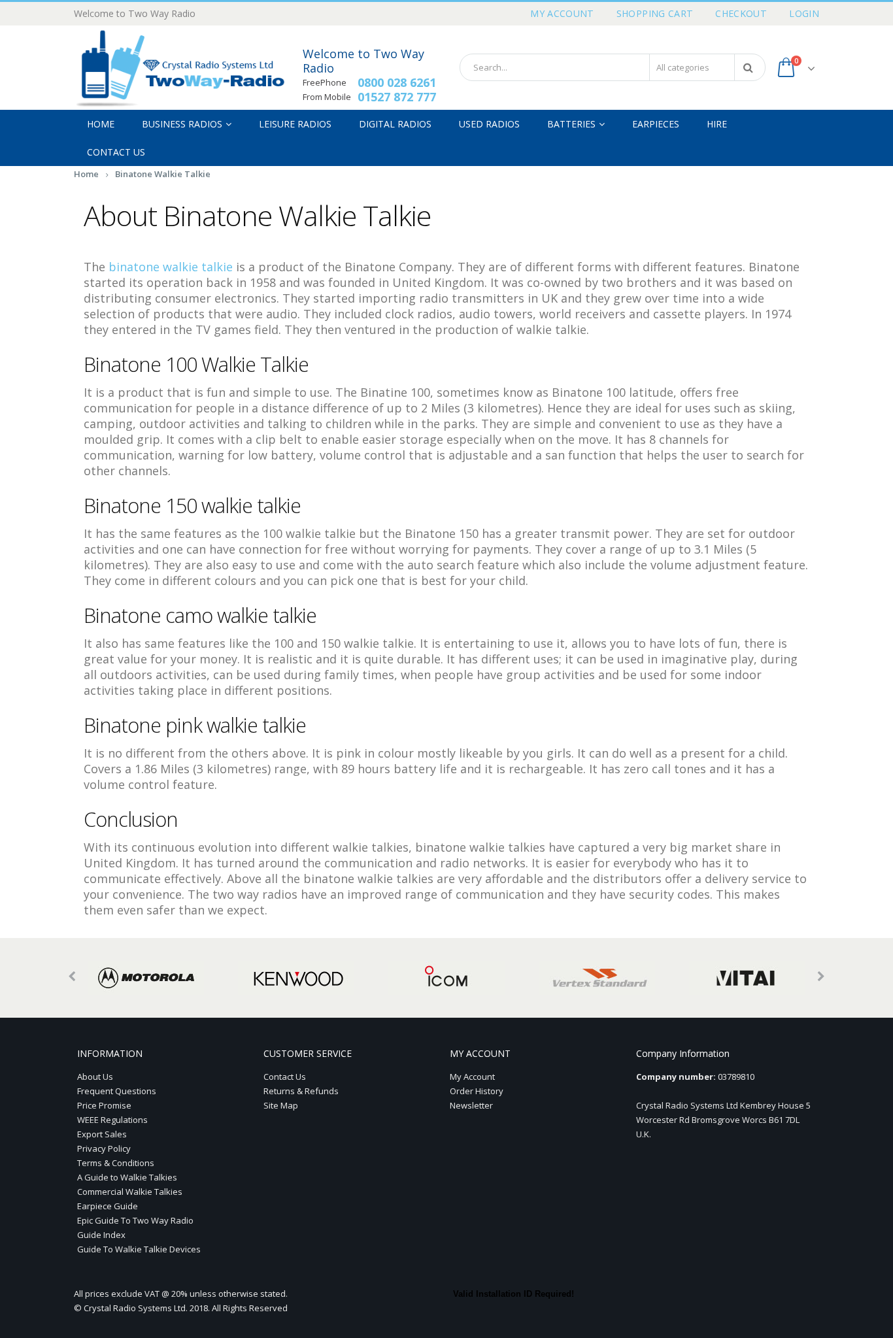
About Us (95, 1076)
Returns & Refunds (301, 1091)
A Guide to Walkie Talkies (127, 1177)
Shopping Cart (655, 13)
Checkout (741, 13)
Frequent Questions (116, 1091)
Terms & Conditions (115, 1163)
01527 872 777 (397, 97)
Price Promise (104, 1105)
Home (86, 174)
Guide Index (101, 1235)
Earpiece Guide (107, 1206)
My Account (562, 13)
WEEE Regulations (112, 1120)
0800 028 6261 (397, 82)
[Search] (750, 67)
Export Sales (102, 1134)
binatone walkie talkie (171, 267)
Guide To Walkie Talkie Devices (139, 1249)
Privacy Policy (104, 1148)
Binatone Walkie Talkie (163, 174)
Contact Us (284, 1076)
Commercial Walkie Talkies (129, 1191)
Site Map (280, 1105)
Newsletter (471, 1105)
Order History (476, 1091)
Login (804, 13)
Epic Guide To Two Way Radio (135, 1220)
